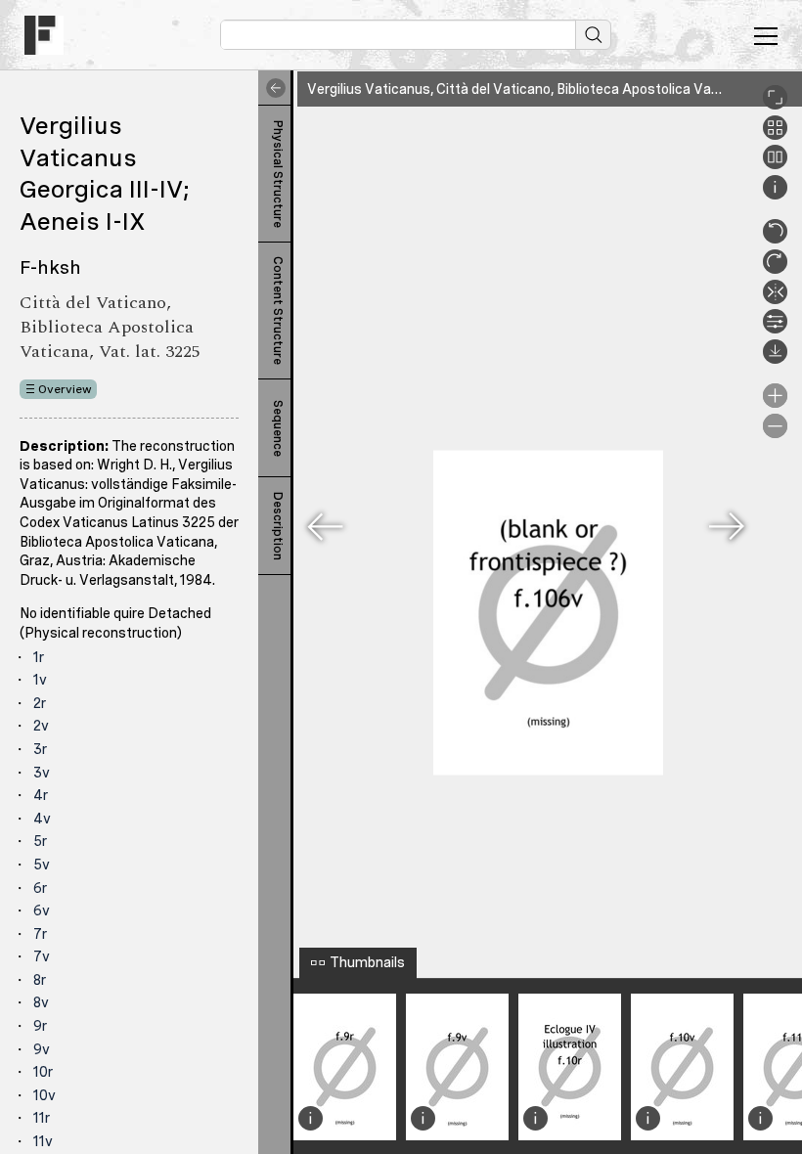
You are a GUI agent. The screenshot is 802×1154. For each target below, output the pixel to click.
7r (40, 934)
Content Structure (278, 310)
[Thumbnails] (775, 135)
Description (278, 526)
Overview (65, 389)
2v (41, 725)
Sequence (278, 428)
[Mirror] (775, 299)
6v (41, 910)
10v (44, 1095)
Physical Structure (278, 174)
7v (41, 956)
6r (40, 888)
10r (43, 1072)
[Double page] (775, 164)
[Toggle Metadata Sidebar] (272, 88)
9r (40, 1026)
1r (38, 657)
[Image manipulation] (775, 328)
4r (40, 795)
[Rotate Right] (775, 269)
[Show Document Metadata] (775, 194)
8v (41, 1002)
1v (40, 680)
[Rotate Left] (775, 238)
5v (41, 864)
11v (43, 1141)
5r (40, 841)
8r (39, 980)
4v (42, 818)
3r (40, 749)
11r (41, 1118)
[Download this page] (775, 359)
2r (39, 703)
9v (41, 1049)
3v (41, 772)
